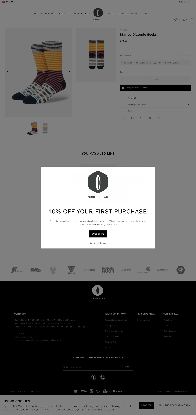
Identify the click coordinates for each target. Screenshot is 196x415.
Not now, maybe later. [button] (98, 243)
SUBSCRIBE (98, 234)
